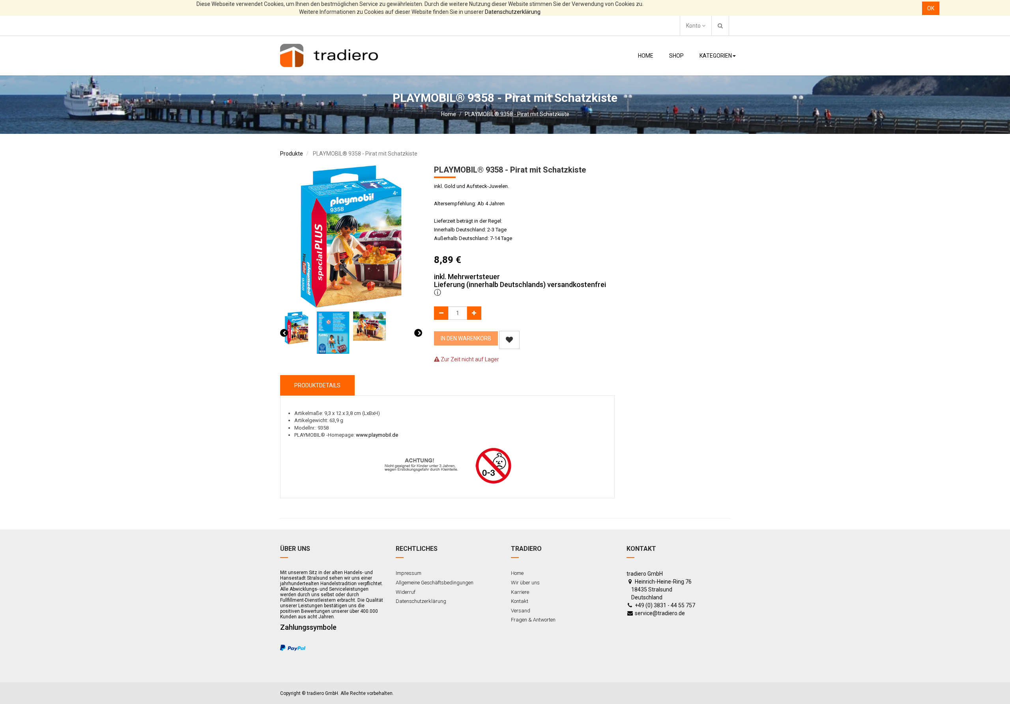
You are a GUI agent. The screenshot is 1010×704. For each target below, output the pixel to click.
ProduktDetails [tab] (317, 385)
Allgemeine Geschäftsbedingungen (434, 583)
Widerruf (405, 592)
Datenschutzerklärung (513, 12)
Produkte (291, 153)
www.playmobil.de (377, 435)
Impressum (408, 573)
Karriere (520, 592)
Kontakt (519, 601)
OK (930, 8)
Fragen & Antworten (533, 620)
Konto (694, 26)
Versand (520, 611)
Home (448, 114)
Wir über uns (525, 583)
